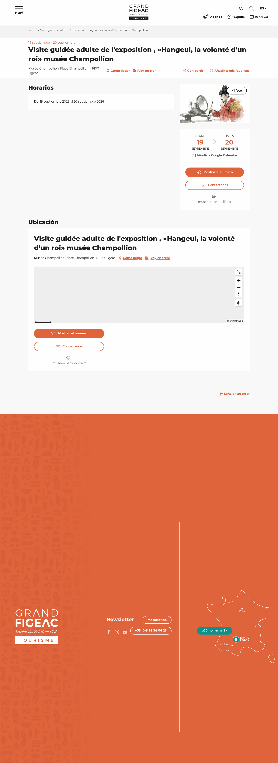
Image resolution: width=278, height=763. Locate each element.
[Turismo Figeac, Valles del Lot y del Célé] (139, 15)
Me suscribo (157, 620)
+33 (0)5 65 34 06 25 (151, 630)
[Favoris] (242, 8)
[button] (251, 8)
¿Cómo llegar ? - (214, 630)
